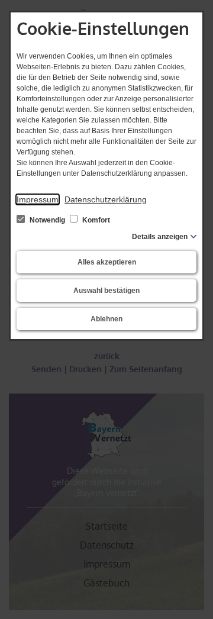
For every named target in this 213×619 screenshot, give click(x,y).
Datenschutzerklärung (105, 199)
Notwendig (47, 220)
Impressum (38, 199)
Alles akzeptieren (107, 262)
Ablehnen (106, 319)
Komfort (95, 220)
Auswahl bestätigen (106, 290)
